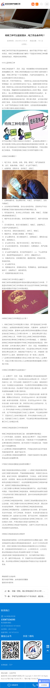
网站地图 (4, 673)
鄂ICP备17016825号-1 (15, 679)
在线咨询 (14, 685)
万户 (10, 665)
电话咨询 (39, 685)
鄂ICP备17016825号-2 (32, 679)
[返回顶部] (47, 651)
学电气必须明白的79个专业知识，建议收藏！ (29, 596)
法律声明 (12, 673)
